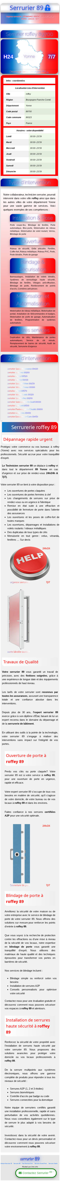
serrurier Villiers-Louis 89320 (20, 394)
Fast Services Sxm (27, 1163)
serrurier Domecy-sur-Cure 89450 (22, 417)
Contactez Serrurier (37, 1173)
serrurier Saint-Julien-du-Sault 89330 (24, 402)
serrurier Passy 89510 (17, 376)
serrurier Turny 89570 (17, 391)
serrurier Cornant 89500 (18, 405)
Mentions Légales (30, 1178)
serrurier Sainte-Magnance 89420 (22, 369)
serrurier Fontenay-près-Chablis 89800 (25, 409)
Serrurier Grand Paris (40, 1163)
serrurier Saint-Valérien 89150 (21, 383)
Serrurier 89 (17, 1163)
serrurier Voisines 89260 (18, 372)
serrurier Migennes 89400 (19, 413)
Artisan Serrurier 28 (6, 1163)
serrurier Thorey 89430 (17, 380)
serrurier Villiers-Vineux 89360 (21, 387)
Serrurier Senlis (53, 1163)
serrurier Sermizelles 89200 (19, 398)
